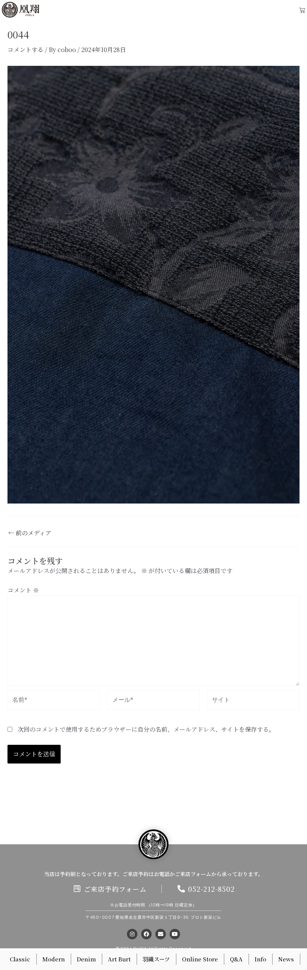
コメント (23, 590)
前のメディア (29, 533)
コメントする (25, 49)
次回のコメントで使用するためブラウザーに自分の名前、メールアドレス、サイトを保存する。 (146, 729)
